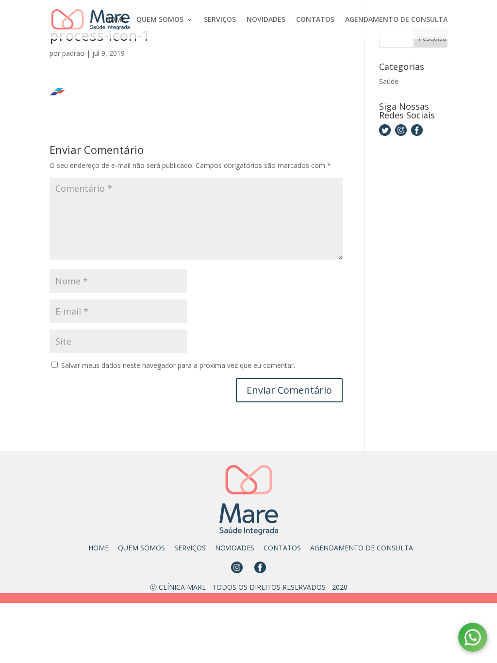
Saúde (388, 81)
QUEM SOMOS (159, 20)
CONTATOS (315, 20)
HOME (115, 20)
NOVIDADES (266, 20)
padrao (73, 53)
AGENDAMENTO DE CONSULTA (396, 20)
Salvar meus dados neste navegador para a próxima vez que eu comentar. (178, 365)
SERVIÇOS (220, 20)
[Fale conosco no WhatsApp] (472, 639)
